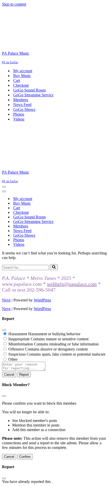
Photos (18, 114)
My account (22, 71)
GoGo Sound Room (29, 90)
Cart (16, 80)
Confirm (25, 457)
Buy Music (22, 75)
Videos (18, 119)
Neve (6, 300)
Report (24, 374)
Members (20, 100)
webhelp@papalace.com (72, 284)
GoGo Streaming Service (33, 95)
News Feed (22, 104)
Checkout (21, 85)
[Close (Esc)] (4, 330)
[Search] (54, 267)
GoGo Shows (24, 109)
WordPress (42, 300)
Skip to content (14, 4)
